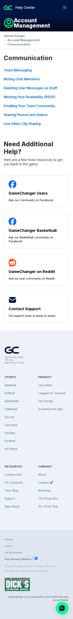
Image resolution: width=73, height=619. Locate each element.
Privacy (9, 539)
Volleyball (11, 409)
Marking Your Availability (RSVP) (29, 97)
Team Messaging (18, 70)
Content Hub (13, 474)
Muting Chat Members (22, 79)
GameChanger (14, 36)
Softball (10, 393)
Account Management (23, 40)
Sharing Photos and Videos (25, 115)
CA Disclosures (13, 552)
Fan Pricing (45, 401)
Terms (8, 546)
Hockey (10, 433)
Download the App (50, 409)
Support (10, 498)
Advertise (44, 490)
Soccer (9, 417)
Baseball (10, 385)
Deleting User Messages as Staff (30, 88)
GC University (14, 482)
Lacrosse (11, 425)
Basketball (11, 401)
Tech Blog (11, 490)
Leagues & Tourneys (52, 393)
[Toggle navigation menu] (64, 7)
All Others (11, 449)
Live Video (45, 385)
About (42, 474)
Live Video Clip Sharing (22, 124)
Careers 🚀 (45, 482)
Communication (18, 44)
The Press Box (48, 498)
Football (10, 441)
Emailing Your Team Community (29, 106)
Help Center (25, 8)
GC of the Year (48, 506)
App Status (12, 506)
